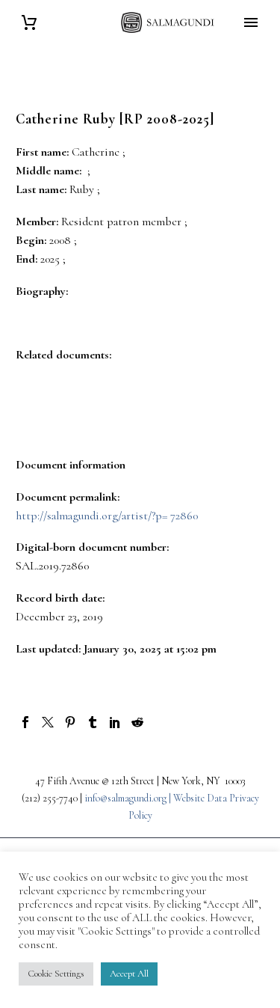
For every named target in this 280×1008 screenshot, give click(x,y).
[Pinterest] (70, 722)
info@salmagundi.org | (128, 798)
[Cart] (29, 22)
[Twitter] (48, 722)
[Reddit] (137, 722)
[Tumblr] (93, 722)
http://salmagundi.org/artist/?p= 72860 (107, 515)
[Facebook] (25, 722)
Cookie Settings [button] (56, 974)
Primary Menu (250, 22)
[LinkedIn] (115, 722)
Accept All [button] (129, 974)
